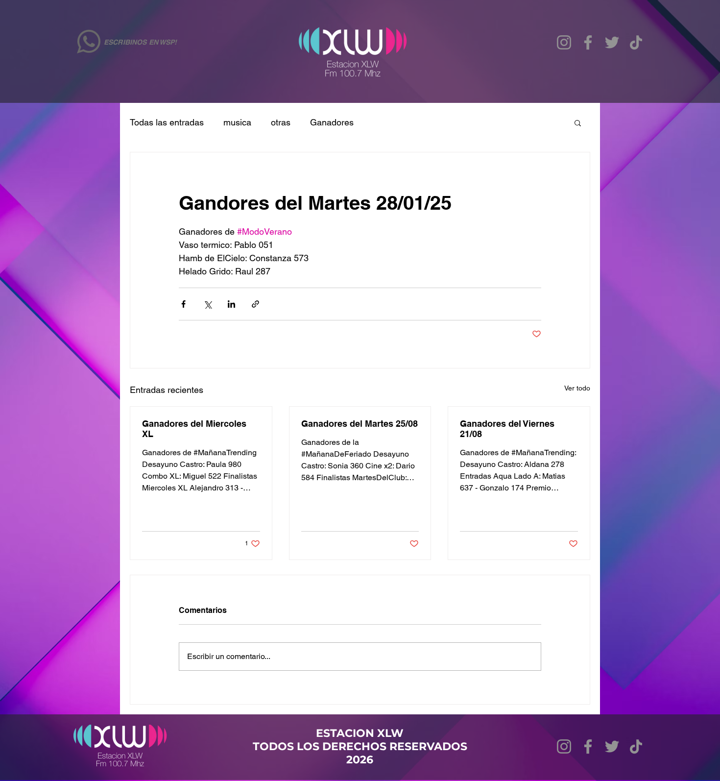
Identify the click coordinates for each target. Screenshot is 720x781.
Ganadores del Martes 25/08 (359, 423)
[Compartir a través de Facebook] (183, 304)
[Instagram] (564, 42)
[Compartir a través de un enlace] (255, 304)
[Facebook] (588, 42)
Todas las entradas (167, 122)
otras (280, 122)
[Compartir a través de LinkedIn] (231, 304)
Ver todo (577, 388)
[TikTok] (636, 42)
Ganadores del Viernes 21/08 (507, 428)
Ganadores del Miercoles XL (194, 428)
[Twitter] (612, 42)
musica (237, 122)
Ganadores (332, 122)
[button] (577, 122)
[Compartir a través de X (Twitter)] (207, 304)
